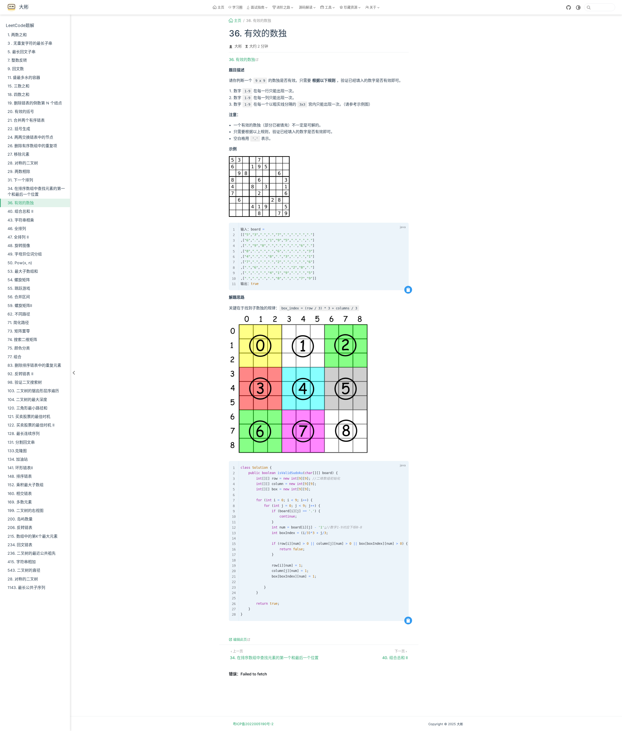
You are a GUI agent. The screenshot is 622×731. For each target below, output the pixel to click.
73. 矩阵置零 (19, 331)
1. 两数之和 (17, 34)
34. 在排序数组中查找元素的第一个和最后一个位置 (36, 191)
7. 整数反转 (17, 60)
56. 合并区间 (19, 296)
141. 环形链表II (20, 467)
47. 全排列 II (18, 237)
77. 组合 (14, 356)
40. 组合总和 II (20, 211)
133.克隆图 (17, 450)
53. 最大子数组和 (23, 271)
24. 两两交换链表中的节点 (30, 137)
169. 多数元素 (20, 502)
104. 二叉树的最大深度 (27, 399)
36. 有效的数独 (21, 202)
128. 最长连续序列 (24, 433)
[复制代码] (408, 290)
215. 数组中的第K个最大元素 (33, 536)
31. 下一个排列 (20, 180)
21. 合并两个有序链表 (26, 120)
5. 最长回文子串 (21, 51)
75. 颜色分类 (19, 348)
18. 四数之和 (18, 94)
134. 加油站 (18, 459)
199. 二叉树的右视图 (25, 510)
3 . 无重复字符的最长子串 (30, 43)
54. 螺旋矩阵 (19, 279)
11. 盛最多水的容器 (24, 77)
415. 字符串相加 (22, 561)
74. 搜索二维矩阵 (22, 339)
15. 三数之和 (18, 86)
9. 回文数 (16, 68)
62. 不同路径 (19, 314)
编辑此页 (242, 639)
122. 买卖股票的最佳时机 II (31, 425)
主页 (220, 7)
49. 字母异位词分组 (25, 254)
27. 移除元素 (18, 154)
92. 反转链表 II (20, 373)
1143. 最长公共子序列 (26, 587)
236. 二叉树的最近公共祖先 (32, 553)
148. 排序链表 (20, 476)
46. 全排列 (17, 228)
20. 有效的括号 (21, 111)
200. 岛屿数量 (20, 519)
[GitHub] (568, 7)
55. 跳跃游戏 (19, 288)
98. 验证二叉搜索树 (25, 382)
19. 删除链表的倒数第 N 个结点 (35, 103)
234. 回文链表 (20, 544)
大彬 (238, 46)
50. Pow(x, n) (20, 262)
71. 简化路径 (18, 322)
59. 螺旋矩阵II (20, 305)
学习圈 (237, 7)
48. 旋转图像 (19, 245)
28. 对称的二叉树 (23, 163)
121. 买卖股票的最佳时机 (29, 416)
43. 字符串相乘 (21, 220)
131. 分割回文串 (21, 442)
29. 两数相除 (19, 171)
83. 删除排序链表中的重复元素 (34, 365)
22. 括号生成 (19, 128)
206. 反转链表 (20, 527)
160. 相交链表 (20, 493)
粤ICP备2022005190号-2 (253, 724)
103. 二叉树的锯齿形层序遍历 (33, 390)
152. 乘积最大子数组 (25, 484)
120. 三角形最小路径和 (27, 408)
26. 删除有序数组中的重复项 (32, 145)
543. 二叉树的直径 (24, 570)
